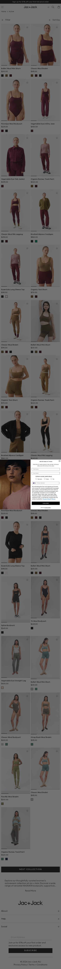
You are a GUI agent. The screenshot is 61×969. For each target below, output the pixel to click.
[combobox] (34, 483)
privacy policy (47, 507)
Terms (53, 499)
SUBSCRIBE (46, 503)
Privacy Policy (46, 499)
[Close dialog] (59, 461)
